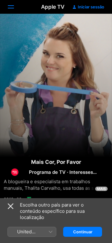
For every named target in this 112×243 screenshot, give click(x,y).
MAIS (101, 189)
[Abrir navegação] (14, 7)
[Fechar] (10, 206)
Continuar (82, 231)
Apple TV (52, 7)
